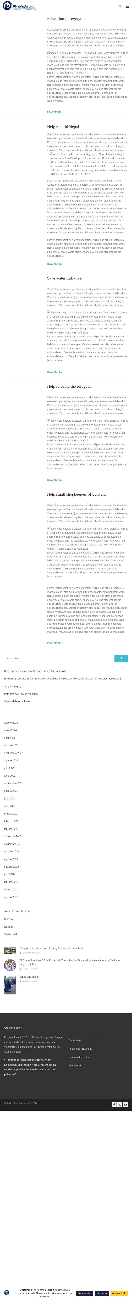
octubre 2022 (11, 745)
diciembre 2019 (12, 836)
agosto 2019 (11, 859)
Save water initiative (64, 278)
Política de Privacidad (80, 1048)
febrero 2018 (11, 881)
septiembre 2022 (13, 752)
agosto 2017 (11, 897)
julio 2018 (9, 874)
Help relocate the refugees (69, 386)
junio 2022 (9, 775)
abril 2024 (9, 737)
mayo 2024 (10, 730)
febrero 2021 (11, 821)
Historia (8, 919)
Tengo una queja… (14, 686)
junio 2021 (9, 806)
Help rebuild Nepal (63, 126)
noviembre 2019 (13, 843)
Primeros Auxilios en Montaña (21, 693)
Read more (54, 112)
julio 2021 (9, 798)
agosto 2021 (11, 790)
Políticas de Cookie (79, 1057)
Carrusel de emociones (17, 701)
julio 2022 (9, 768)
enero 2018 (10, 889)
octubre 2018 (11, 866)
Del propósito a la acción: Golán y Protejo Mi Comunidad (35, 671)
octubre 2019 (11, 851)
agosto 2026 (11, 722)
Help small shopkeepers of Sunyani (76, 494)
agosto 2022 (11, 760)
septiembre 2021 (13, 783)
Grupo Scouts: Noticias (17, 911)
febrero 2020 (11, 828)
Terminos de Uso (78, 1065)
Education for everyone (66, 18)
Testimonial (10, 934)
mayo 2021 (10, 813)
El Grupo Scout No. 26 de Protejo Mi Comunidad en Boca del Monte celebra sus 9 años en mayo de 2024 (63, 678)
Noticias (8, 926)
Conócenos (75, 1040)
